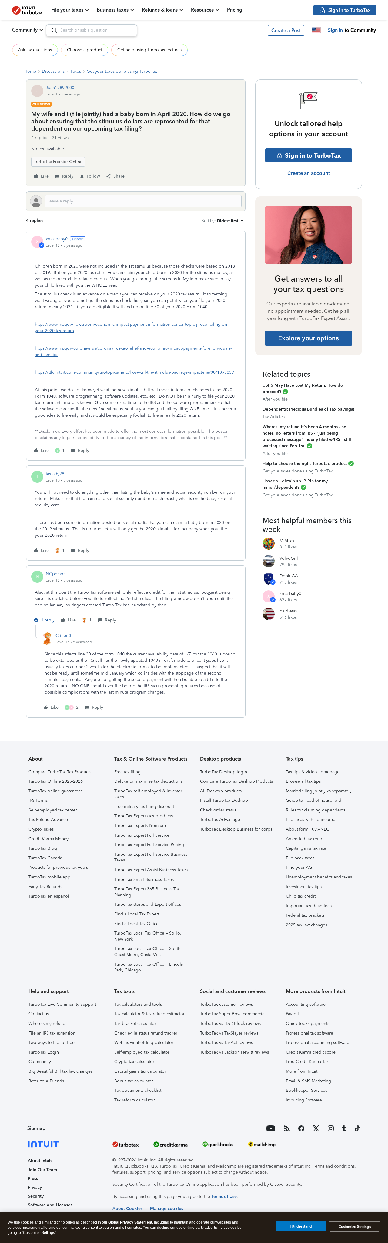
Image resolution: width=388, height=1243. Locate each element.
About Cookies (127, 1208)
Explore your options (308, 338)
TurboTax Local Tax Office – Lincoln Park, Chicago (148, 967)
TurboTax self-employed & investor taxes (148, 794)
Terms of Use (224, 1196)
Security (36, 1196)
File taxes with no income (310, 819)
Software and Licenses (50, 1205)
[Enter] (52, 30)
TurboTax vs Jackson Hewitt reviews (234, 1052)
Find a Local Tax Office (136, 923)
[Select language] (316, 30)
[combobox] (91, 30)
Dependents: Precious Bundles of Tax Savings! (308, 409)
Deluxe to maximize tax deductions (148, 781)
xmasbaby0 (57, 239)
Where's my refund (46, 1023)
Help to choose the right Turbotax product (305, 463)
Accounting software (306, 1004)
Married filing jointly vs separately (319, 791)
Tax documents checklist (137, 1090)
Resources (202, 10)
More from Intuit (301, 1071)
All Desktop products (221, 791)
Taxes (75, 71)
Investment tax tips (304, 886)
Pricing (234, 10)
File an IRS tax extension (51, 1033)
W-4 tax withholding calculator (143, 1042)
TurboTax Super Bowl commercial (233, 1013)
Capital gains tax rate (306, 848)
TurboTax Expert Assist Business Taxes (151, 869)
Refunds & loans (160, 10)
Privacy (35, 1187)
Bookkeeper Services (306, 1090)
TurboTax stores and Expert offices (147, 904)
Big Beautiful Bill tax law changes (60, 1071)
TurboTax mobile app (49, 877)
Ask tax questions (35, 49)
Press (33, 1178)
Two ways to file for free (51, 1042)
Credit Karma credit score (311, 1052)
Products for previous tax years (58, 867)
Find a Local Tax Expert (136, 914)
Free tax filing (127, 772)
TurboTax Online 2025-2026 (55, 781)
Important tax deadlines (309, 905)
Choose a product (84, 49)
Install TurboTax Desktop (224, 800)
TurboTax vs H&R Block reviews (230, 1023)
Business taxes (113, 10)
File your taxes (67, 10)
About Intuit (40, 1160)
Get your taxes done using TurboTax (122, 71)
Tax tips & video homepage (313, 772)
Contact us (38, 1013)
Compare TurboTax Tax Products (59, 772)
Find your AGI (299, 867)
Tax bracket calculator (135, 1023)
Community (25, 30)
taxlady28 (55, 473)
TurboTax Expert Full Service (141, 835)
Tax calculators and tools (138, 1004)
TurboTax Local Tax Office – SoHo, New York (147, 936)
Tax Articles (274, 416)
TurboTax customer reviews (226, 1004)
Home (30, 71)
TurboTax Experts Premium (140, 825)
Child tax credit (301, 896)
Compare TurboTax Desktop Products (236, 781)
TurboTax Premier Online (58, 161)
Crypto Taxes (41, 829)
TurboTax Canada (45, 858)
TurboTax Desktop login (223, 772)
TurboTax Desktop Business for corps (236, 829)
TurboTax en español (48, 896)
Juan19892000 (60, 87)
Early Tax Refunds (45, 886)
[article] (135, 345)
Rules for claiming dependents (315, 810)
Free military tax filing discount (144, 806)
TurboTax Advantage (220, 819)
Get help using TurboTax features (149, 49)
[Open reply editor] (135, 201)
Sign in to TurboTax (313, 155)
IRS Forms (38, 800)
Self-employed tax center (52, 810)
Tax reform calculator (134, 1100)
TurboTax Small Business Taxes (144, 879)
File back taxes (300, 858)
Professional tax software (309, 1033)
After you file (275, 399)
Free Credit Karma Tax (307, 1061)
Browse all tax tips (303, 781)
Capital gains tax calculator (140, 1071)
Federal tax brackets (305, 915)
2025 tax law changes (306, 925)
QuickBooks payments (307, 1023)
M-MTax (286, 540)
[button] (286, 30)
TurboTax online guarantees (55, 791)
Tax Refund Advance (48, 819)
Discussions (53, 71)
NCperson (56, 573)
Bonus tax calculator (133, 1081)
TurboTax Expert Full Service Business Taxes (150, 857)
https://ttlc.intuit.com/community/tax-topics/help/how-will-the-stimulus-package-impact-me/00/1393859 (134, 372)
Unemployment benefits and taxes (319, 877)
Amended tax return (305, 838)
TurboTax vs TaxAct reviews (226, 1042)
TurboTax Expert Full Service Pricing (149, 844)
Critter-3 (63, 635)
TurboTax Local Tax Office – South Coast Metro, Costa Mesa (147, 951)
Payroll (292, 1013)
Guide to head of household (313, 800)
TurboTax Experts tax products (143, 815)
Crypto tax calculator (134, 1061)
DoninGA (288, 575)
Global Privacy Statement (130, 1222)
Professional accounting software (317, 1042)
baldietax (288, 611)
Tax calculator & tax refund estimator (149, 1013)
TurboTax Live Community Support (62, 1004)
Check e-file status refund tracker (145, 1033)
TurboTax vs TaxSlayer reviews (229, 1033)
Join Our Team (42, 1169)
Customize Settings (355, 1227)
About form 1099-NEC (307, 829)
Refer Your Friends (46, 1081)
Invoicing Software (304, 1100)
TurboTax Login (43, 1052)
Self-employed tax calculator (141, 1052)
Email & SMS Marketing (308, 1081)
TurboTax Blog (42, 848)
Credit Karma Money (48, 838)
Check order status (218, 810)
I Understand (301, 1226)
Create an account (308, 173)
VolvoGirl (288, 558)
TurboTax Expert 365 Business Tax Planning (147, 892)
